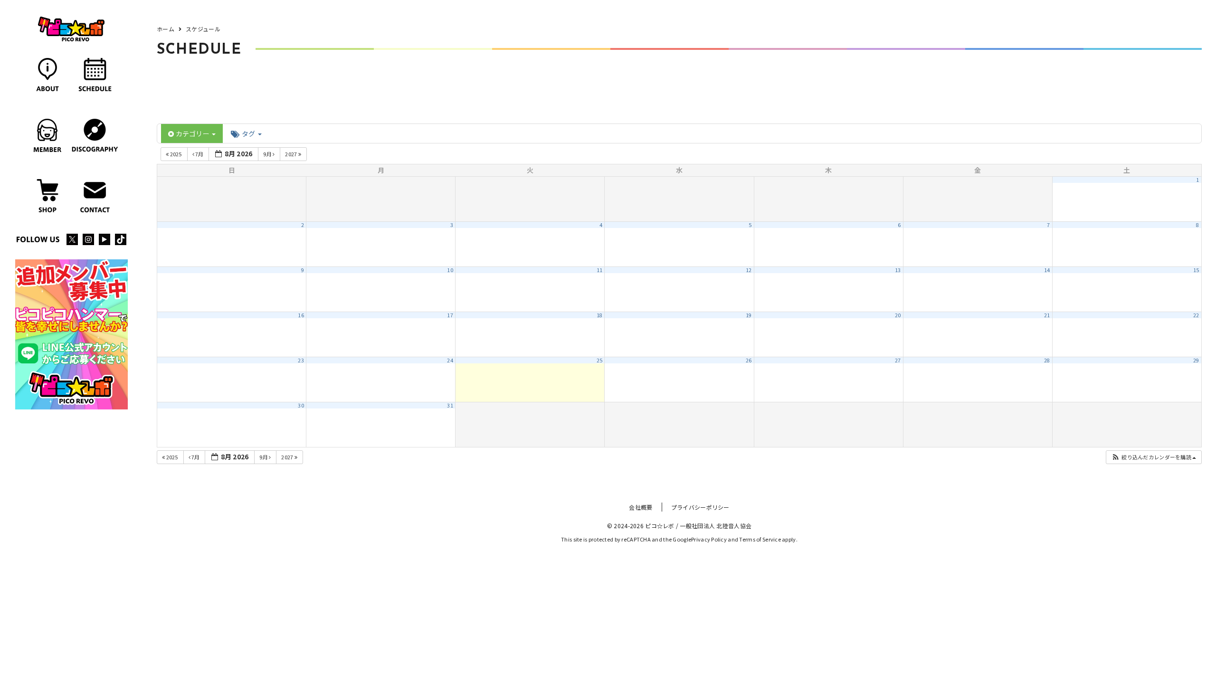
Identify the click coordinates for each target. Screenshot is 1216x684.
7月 (199, 154)
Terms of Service (759, 539)
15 (1196, 270)
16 (301, 315)
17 (450, 315)
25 (600, 360)
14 (1047, 270)
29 (1196, 360)
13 (898, 270)
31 (450, 405)
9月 (268, 154)
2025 (176, 154)
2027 (291, 154)
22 (1196, 315)
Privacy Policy (709, 539)
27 (898, 360)
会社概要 (640, 507)
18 (600, 315)
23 (301, 360)
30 (301, 405)
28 (1047, 360)
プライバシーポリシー (700, 507)
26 (749, 360)
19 (749, 315)
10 (450, 270)
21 (1047, 315)
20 (898, 315)
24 (450, 360)
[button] (1153, 457)
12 (749, 270)
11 (600, 270)
